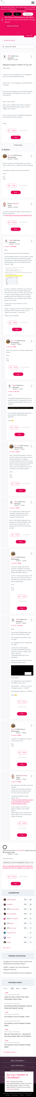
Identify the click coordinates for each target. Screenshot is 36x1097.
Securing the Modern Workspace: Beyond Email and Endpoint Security (18, 1007)
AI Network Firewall (9, 40)
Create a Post (29, 35)
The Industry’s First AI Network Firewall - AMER (17, 1046)
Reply (15, 137)
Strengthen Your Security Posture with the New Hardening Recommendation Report (17, 963)
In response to (10, 246)
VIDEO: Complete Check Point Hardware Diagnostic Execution (16, 968)
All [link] (12, 988)
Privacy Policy (20, 9)
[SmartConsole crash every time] (2, 145)
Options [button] (33, 40)
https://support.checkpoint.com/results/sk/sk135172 (18, 215)
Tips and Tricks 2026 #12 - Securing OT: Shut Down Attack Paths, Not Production (17, 1035)
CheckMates (9, 1052)
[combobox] (18, 47)
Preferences (28, 14)
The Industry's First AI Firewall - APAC (17, 1017)
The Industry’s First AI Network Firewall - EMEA (17, 1024)
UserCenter (28, 1095)
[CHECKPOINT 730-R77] (33, 145)
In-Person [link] (24, 988)
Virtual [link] (17, 988)
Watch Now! (13, 26)
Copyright (8, 1095)
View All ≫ (6, 947)
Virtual (6, 992)
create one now (10, 1089)
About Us (22, 1095)
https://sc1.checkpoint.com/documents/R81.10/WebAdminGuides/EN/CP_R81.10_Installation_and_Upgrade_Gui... (18, 868)
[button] (8, 14)
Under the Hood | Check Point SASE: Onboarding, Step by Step (16, 998)
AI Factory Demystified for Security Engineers (17, 973)
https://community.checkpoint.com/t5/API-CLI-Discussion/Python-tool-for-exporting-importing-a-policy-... (22, 801)
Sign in (8, 1081)
